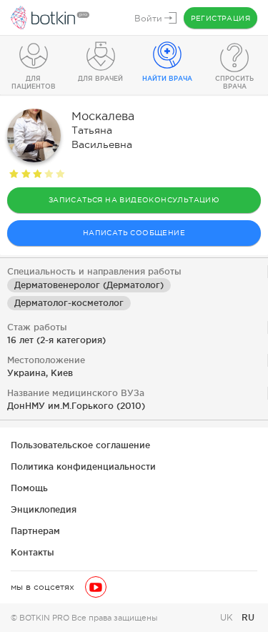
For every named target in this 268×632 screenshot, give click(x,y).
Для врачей (100, 78)
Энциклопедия (43, 509)
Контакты (32, 552)
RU (248, 617)
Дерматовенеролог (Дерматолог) (89, 285)
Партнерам (35, 530)
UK (228, 618)
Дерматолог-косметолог (69, 302)
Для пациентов (33, 82)
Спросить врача (234, 82)
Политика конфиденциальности (83, 466)
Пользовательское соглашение (80, 445)
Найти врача (167, 78)
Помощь (29, 488)
